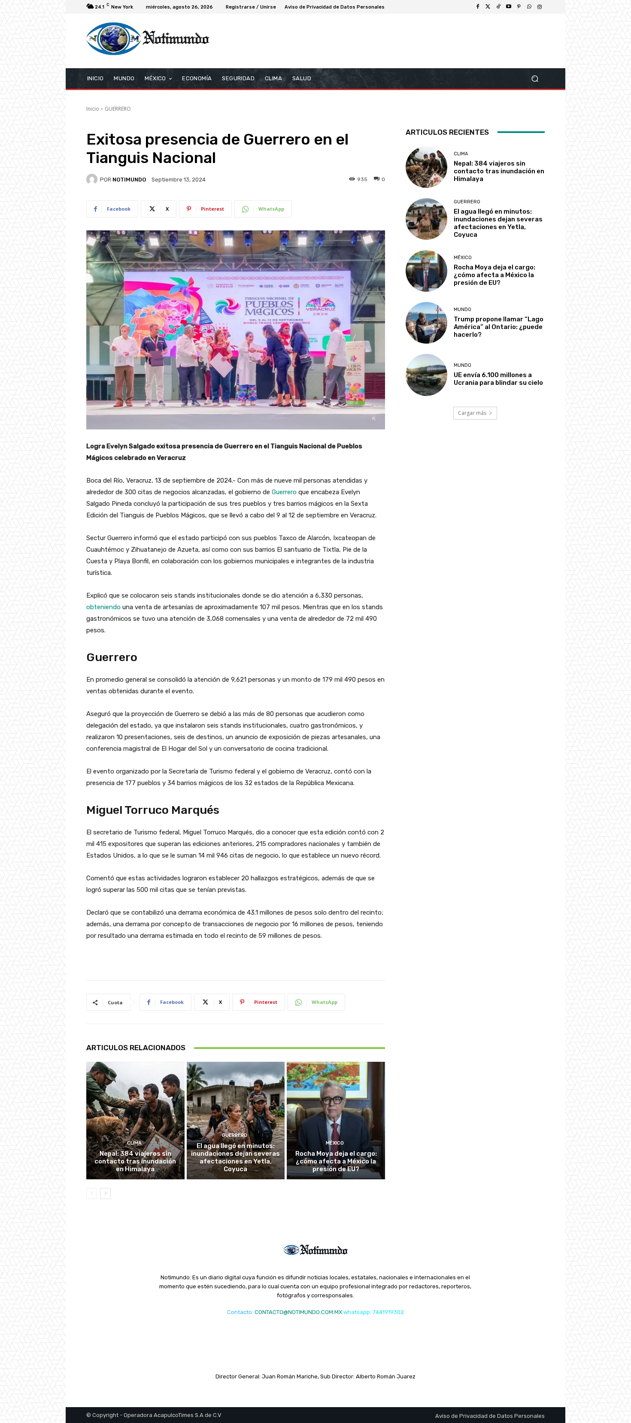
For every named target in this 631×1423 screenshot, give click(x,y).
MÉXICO (335, 1143)
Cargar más (472, 413)
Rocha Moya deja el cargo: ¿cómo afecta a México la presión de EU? (336, 1161)
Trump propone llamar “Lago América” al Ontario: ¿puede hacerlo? (498, 326)
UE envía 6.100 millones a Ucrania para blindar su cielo (498, 379)
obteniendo (103, 607)
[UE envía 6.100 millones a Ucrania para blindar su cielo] (426, 375)
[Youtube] (509, 7)
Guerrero (284, 492)
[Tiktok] (498, 7)
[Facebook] (478, 7)
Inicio (92, 108)
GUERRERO (118, 108)
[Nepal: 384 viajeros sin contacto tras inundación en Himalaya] (135, 1120)
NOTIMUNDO (129, 179)
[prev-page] (91, 1193)
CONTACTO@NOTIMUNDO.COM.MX (298, 1312)
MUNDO (462, 309)
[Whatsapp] (529, 7)
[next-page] (105, 1193)
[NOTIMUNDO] (93, 179)
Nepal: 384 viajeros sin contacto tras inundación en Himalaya (135, 1161)
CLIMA (134, 1143)
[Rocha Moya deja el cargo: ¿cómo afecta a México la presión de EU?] (336, 1120)
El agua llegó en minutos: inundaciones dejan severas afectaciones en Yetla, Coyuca (235, 1157)
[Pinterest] (519, 7)
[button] (535, 78)
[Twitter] (488, 7)
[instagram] (539, 7)
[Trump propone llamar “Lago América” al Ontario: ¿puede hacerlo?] (426, 323)
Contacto (239, 1312)
